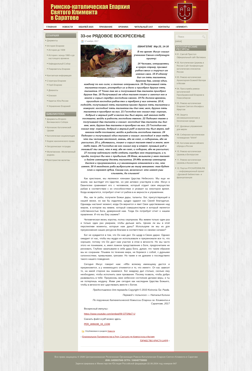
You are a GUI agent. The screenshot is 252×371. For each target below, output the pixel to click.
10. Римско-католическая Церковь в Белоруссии (189, 153)
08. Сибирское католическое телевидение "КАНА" (191, 136)
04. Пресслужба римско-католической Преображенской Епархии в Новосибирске (190, 93)
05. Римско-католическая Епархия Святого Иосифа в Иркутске (190, 106)
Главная (51, 26)
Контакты (164, 26)
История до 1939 (57, 49)
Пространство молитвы (58, 160)
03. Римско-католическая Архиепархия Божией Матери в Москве (191, 80)
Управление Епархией (59, 106)
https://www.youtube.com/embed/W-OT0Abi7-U (109, 313)
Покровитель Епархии (59, 68)
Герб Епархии (55, 84)
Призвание (105, 26)
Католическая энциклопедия (61, 135)
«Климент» (182, 26)
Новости (67, 26)
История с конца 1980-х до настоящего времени (62, 57)
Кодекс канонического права (61, 140)
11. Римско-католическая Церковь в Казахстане (189, 161)
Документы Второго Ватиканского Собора (57, 120)
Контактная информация (59, 75)
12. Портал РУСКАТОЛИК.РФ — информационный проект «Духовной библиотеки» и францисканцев (191, 173)
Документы (52, 40)
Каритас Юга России (58, 100)
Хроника (123, 26)
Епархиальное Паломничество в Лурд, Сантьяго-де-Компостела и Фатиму (118, 336)
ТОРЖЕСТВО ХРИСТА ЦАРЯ (154, 340)
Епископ (53, 95)
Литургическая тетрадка (59, 146)
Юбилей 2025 (86, 26)
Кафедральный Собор (59, 63)
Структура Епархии (56, 80)
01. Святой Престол (186, 54)
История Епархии (55, 45)
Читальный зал (143, 26)
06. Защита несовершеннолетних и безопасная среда (188, 117)
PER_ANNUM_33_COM (97, 324)
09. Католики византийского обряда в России (190, 144)
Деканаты (53, 90)
